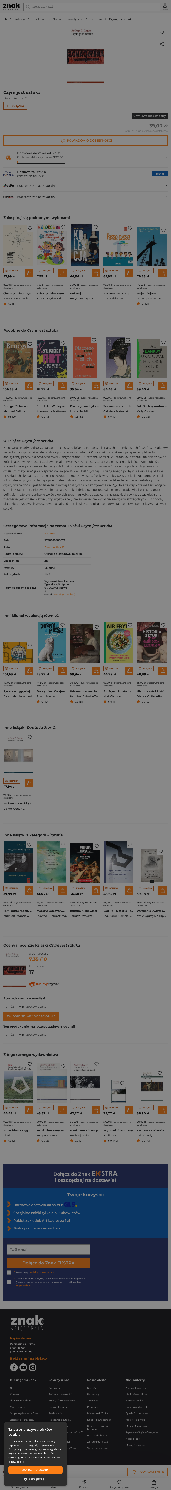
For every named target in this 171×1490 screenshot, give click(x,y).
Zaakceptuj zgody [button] (35, 1470)
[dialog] (35, 1454)
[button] (35, 1479)
